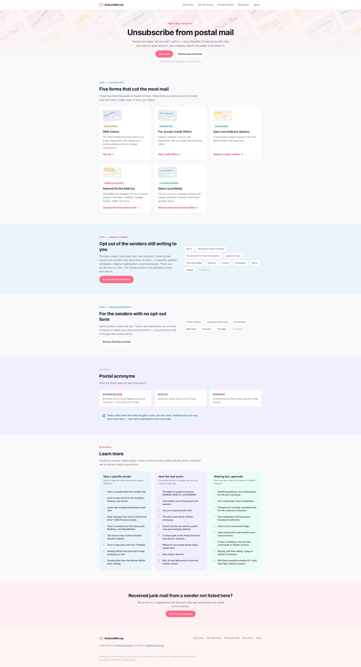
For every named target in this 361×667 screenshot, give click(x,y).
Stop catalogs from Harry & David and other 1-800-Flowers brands (127, 518)
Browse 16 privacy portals (117, 341)
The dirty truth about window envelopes (177, 518)
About (257, 4)
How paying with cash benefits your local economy (236, 534)
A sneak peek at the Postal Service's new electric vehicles (181, 537)
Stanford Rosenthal (124, 645)
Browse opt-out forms (190, 54)
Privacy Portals (226, 4)
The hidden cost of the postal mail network (180, 503)
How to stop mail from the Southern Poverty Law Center (125, 499)
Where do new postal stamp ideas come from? (180, 546)
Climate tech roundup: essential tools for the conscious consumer (237, 509)
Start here (164, 54)
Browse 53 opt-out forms (116, 279)
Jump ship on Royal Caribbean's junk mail (126, 509)
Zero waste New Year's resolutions (236, 501)
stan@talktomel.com (154, 645)
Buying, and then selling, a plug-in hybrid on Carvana (235, 553)
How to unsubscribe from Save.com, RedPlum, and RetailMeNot (126, 528)
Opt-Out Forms (205, 4)
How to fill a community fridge (233, 526)
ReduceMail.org (114, 4)
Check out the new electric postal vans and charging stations (179, 528)
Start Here (188, 4)
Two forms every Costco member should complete (124, 537)
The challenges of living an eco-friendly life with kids (234, 518)
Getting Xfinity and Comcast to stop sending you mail (126, 553)
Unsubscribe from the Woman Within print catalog (126, 562)
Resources (243, 4)
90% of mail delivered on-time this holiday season (180, 562)
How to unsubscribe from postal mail (126, 491)
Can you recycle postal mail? (177, 510)
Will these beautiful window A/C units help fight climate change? (237, 562)
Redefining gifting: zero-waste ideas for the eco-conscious (237, 493)
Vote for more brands (180, 613)
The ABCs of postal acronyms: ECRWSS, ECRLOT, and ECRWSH (179, 493)
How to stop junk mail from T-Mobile (126, 545)
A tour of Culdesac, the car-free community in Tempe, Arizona (234, 543)
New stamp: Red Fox (173, 554)
